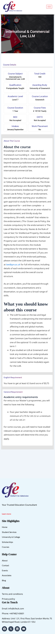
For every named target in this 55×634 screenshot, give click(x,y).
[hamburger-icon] (49, 7)
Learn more (6, 514)
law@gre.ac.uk (13, 264)
